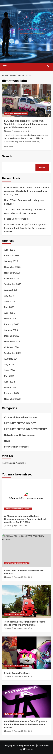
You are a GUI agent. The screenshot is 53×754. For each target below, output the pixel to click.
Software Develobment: (16, 446)
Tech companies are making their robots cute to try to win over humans (24, 211)
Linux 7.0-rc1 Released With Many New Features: (24, 202)
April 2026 (9, 249)
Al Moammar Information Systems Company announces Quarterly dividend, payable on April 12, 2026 (26, 191)
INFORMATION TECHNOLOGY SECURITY (25, 429)
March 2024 (10, 387)
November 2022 (12, 399)
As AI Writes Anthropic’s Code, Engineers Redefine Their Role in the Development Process (25, 228)
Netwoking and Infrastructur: (16, 113)
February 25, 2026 (20, 628)
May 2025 (9, 307)
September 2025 (12, 284)
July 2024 (9, 364)
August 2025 (11, 290)
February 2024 (11, 393)
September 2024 (12, 353)
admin (8, 131)
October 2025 (11, 278)
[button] (5, 66)
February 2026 (11, 255)
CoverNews (43, 745)
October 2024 (11, 347)
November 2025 (12, 272)
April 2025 (9, 312)
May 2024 (9, 376)
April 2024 (9, 381)
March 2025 (10, 318)
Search (7, 156)
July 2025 (9, 295)
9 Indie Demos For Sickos (16, 218)
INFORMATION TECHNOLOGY (20, 423)
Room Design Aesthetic (14, 462)
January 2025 (11, 330)
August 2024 (11, 358)
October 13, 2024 (20, 131)
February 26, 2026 (20, 577)
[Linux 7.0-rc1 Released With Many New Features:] (26, 550)
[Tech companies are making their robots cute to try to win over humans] (26, 601)
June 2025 (9, 301)
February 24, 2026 (20, 677)
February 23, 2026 (20, 731)
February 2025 (11, 324)
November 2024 (12, 341)
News (7, 440)
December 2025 (12, 267)
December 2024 (12, 335)
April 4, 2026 (18, 526)
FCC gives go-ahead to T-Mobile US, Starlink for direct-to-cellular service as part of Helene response (25, 124)
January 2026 (11, 261)
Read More (8, 146)
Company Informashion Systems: (20, 417)
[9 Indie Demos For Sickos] (26, 652)
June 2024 (9, 370)
